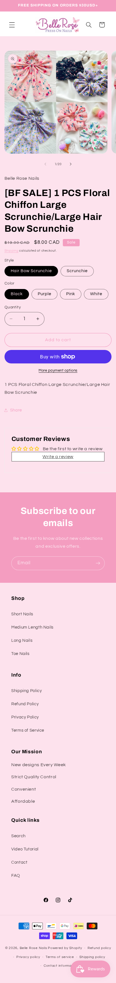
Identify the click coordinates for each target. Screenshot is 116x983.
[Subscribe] (98, 563)
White (96, 294)
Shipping (12, 250)
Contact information (61, 965)
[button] (11, 24)
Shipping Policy (26, 691)
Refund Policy (25, 704)
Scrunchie (77, 271)
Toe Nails (20, 654)
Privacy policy (28, 957)
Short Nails (22, 614)
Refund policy (99, 948)
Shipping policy (92, 957)
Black (17, 294)
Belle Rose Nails (33, 948)
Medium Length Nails (32, 627)
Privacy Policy (25, 717)
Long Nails (21, 640)
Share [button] (16, 410)
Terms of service (60, 957)
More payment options (58, 370)
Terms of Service (27, 730)
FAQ (15, 875)
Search (18, 836)
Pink (70, 294)
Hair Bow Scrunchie (31, 271)
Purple (44, 294)
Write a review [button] (58, 456)
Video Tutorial (25, 849)
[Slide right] (70, 164)
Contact (19, 862)
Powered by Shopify (65, 948)
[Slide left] (45, 164)
